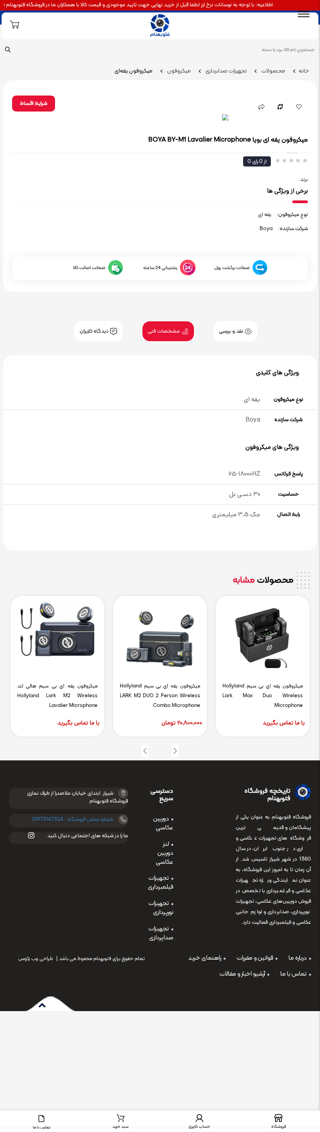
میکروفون (178, 71)
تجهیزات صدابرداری (225, 71)
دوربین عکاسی (163, 823)
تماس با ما (293, 974)
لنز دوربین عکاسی (164, 853)
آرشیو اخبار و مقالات (242, 974)
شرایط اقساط (33, 103)
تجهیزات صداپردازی (160, 933)
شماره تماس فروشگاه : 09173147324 (72, 819)
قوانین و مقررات (254, 958)
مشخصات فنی (164, 331)
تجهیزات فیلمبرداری (160, 882)
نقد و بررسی (231, 331)
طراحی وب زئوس (35, 959)
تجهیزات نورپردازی (160, 908)
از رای (257, 162)
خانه (304, 71)
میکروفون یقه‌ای (133, 71)
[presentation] (175, 750)
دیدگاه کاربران (95, 331)
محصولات (272, 71)
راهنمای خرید (204, 958)
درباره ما (297, 958)
